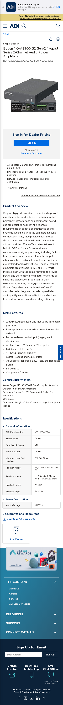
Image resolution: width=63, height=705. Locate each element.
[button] (60, 352)
